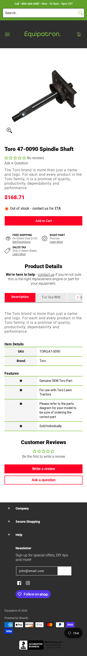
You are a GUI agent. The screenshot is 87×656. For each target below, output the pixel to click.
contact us (46, 274)
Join (64, 571)
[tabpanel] (43, 366)
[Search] (80, 12)
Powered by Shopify (16, 618)
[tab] (20, 297)
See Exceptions (21, 241)
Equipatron (11, 610)
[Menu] (7, 34)
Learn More (56, 241)
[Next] (78, 297)
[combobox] (40, 12)
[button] (79, 34)
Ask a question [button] (44, 480)
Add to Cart (43, 221)
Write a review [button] (43, 469)
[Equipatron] (42, 34)
